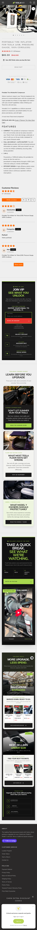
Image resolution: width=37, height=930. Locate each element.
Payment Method (7, 869)
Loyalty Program (7, 851)
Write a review (11, 200)
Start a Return (6, 857)
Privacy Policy (6, 872)
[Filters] (29, 200)
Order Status (6, 854)
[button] (6, 51)
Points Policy (6, 885)
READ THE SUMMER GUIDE (18, 425)
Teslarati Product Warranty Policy (12, 888)
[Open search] (24, 200)
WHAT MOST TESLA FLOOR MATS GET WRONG (18, 457)
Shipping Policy (6, 879)
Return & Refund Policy (9, 876)
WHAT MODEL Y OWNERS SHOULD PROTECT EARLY (18, 507)
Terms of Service (7, 882)
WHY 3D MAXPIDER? (18, 474)
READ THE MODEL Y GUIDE (18, 522)
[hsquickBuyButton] (32, 658)
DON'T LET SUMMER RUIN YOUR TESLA (18, 411)
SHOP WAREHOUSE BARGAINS (17, 725)
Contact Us (5, 860)
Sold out (18, 67)
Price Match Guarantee (8, 891)
